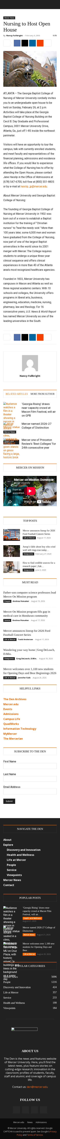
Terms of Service (35, 1134)
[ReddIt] (40, 43)
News (29, 1122)
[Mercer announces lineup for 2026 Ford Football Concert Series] (11, 535)
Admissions (41, 1122)
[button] (5, 4)
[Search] (55, 4)
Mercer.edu (10, 704)
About (7, 840)
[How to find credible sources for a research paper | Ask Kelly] (11, 567)
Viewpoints (28, 554)
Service (7, 620)
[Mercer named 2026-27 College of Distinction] (11, 427)
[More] (48, 43)
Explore (8, 845)
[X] (25, 43)
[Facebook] (17, 43)
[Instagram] (25, 1110)
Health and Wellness (32, 918)
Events (7, 709)
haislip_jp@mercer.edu (34, 186)
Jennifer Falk (24, 677)
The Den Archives (14, 699)
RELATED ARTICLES (17, 394)
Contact (8, 885)
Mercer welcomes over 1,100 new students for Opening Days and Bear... (38, 947)
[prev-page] (5, 456)
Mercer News (9, 18)
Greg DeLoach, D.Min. (26, 658)
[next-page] (11, 456)
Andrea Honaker (21, 601)
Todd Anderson (25, 639)
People (7, 601)
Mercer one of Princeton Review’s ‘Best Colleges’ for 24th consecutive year (39, 443)
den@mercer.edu (37, 1087)
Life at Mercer (29, 538)
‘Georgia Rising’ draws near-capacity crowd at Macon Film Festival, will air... (37, 911)
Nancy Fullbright (14, 35)
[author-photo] (30, 371)
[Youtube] (43, 1110)
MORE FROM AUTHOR (42, 394)
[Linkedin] (32, 43)
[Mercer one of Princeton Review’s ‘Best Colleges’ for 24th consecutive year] (11, 454)
